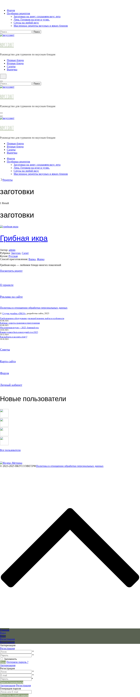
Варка (32, 259)
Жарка (40, 259)
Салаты (11, 66)
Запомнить (10, 659)
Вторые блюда (15, 63)
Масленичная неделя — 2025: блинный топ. (19, 327)
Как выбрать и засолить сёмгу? (13, 337)
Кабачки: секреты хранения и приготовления (20, 323)
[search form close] (1, 81)
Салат (25, 253)
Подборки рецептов (18, 13)
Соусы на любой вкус (26, 22)
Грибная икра (24, 238)
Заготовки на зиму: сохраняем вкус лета (37, 16)
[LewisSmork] (4, 425)
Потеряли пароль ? (17, 662)
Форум (11, 10)
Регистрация (7, 648)
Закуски (15, 253)
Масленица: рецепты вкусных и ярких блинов (41, 25)
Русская (13, 256)
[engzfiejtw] (4, 444)
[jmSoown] (4, 416)
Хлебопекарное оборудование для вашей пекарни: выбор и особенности (32, 318)
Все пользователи (10, 450)
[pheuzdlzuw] (4, 435)
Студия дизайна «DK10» (14, 313)
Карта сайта (8, 361)
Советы (5, 349)
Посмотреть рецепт (11, 270)
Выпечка (12, 69)
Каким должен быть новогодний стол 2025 (19, 332)
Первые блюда (15, 60)
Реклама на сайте (11, 296)
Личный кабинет (11, 385)
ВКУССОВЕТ (7, 45)
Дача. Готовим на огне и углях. (32, 19)
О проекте (6, 285)
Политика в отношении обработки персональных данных (33, 307)
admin (12, 250)
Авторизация (7, 665)
